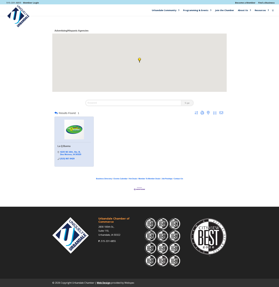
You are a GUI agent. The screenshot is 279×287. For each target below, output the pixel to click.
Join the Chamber (224, 10)
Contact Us (178, 179)
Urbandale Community (164, 10)
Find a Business (266, 3)
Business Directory (104, 179)
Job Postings (167, 179)
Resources (260, 10)
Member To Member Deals (149, 179)
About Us (243, 10)
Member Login (31, 2)
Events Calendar (120, 179)
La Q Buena (64, 146)
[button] (139, 60)
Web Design (103, 282)
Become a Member (245, 3)
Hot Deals (133, 179)
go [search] (188, 103)
